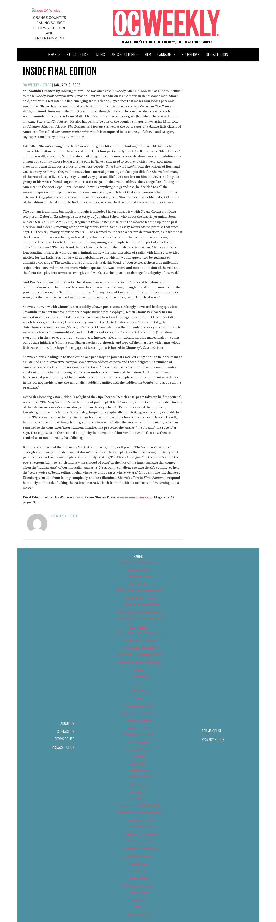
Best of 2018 (138, 584)
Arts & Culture (123, 54)
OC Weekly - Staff (37, 84)
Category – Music (138, 742)
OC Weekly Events (138, 856)
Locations (140, 683)
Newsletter (138, 792)
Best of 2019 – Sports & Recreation (140, 662)
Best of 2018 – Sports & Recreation (140, 619)
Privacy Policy (63, 747)
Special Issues (138, 878)
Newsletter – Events (140, 819)
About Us (67, 723)
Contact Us (65, 731)
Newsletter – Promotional (140, 848)
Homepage (138, 785)
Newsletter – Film (140, 826)
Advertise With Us (138, 570)
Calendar (138, 670)
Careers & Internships (138, 706)
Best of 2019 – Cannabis (140, 640)
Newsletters (138, 799)
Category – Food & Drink (138, 735)
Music (100, 54)
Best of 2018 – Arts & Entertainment (140, 590)
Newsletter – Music (140, 841)
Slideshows (190, 54)
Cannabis (164, 54)
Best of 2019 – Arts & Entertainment (140, 633)
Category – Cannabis (138, 720)
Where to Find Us (138, 914)
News (52, 54)
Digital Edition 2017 (140, 776)
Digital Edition (217, 54)
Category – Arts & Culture (138, 713)
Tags (140, 697)
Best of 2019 (138, 627)
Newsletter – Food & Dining (140, 834)
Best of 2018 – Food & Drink (140, 604)
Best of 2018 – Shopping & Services (140, 611)
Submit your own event (138, 885)
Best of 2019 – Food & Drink (140, 647)
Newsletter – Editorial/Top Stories (140, 812)
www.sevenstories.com (134, 497)
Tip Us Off (138, 899)
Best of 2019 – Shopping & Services (140, 655)
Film (148, 54)
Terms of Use (64, 738)
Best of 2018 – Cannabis (140, 597)
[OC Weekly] (46, 11)
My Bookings (140, 690)
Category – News (138, 749)
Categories (140, 676)
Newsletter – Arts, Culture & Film (140, 805)
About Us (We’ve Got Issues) (138, 563)
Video (138, 906)
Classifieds (138, 756)
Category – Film (138, 727)
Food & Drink (76, 54)
